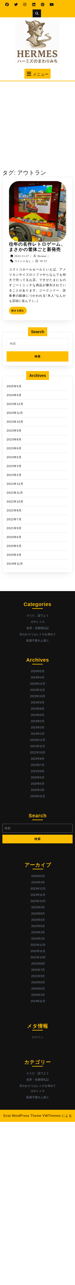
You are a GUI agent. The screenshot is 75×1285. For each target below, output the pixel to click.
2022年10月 (15, 501)
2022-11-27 (21, 256)
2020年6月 (14, 537)
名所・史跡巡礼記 (37, 628)
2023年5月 (14, 457)
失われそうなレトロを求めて (37, 634)
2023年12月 (15, 404)
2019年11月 (15, 563)
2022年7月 (14, 519)
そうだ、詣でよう (37, 615)
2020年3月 (14, 554)
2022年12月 (15, 483)
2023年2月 (14, 475)
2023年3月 (14, 466)
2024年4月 (14, 395)
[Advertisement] (37, 121)
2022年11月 (15, 492)
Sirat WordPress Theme (22, 1115)
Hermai (42, 256)
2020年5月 (14, 546)
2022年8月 (14, 510)
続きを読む (19, 311)
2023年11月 (15, 412)
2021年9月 (14, 528)
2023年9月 (14, 430)
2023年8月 (14, 439)
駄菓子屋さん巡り (37, 640)
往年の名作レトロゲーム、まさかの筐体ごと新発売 (37, 247)
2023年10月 (15, 421)
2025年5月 (14, 386)
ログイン (37, 1037)
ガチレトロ (38, 621)
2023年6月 (14, 448)
